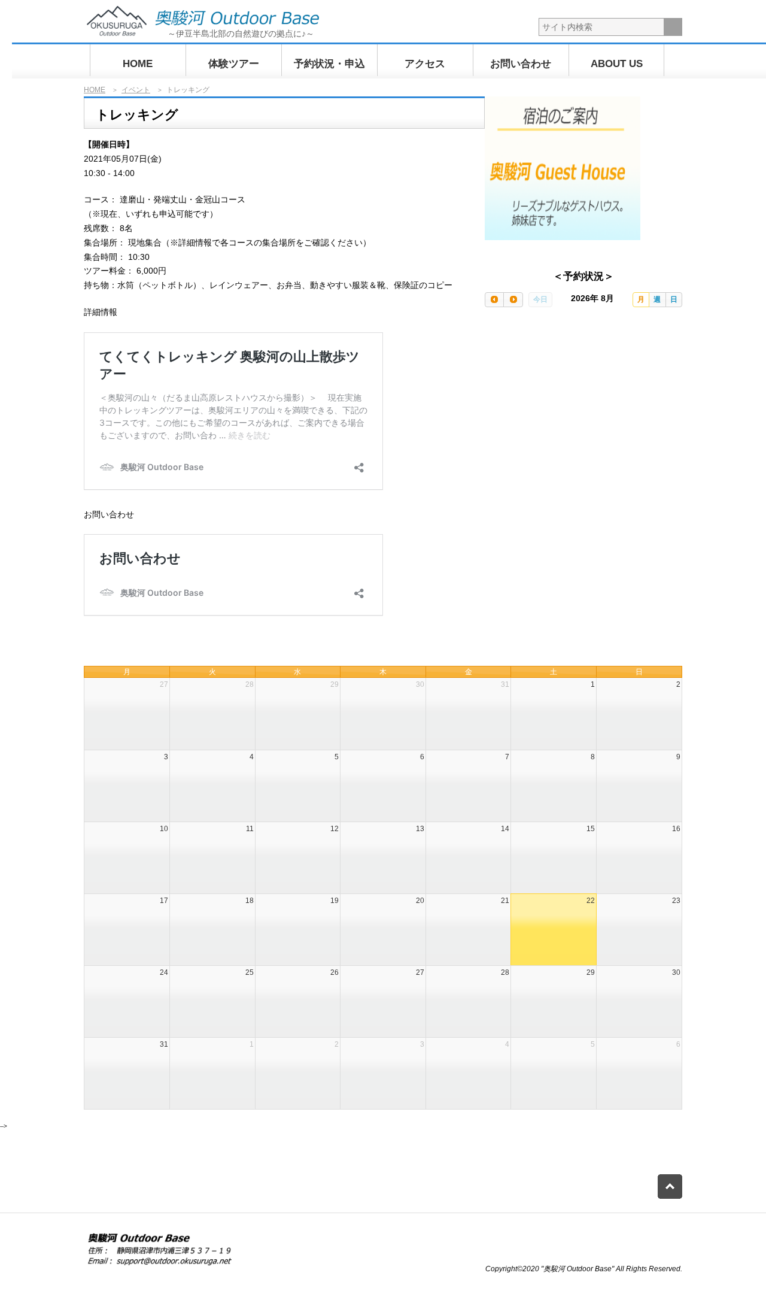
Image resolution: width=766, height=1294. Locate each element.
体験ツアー (233, 63)
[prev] (494, 299)
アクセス (425, 63)
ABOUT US (617, 63)
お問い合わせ (520, 63)
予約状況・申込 (329, 63)
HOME (138, 63)
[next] (512, 299)
